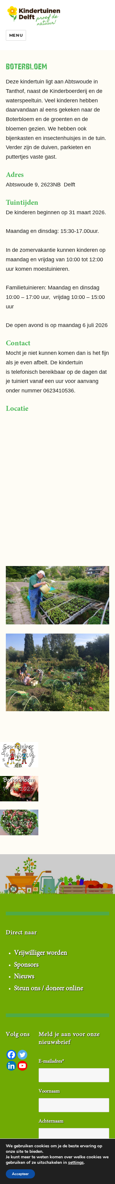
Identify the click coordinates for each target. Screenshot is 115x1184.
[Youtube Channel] (22, 1066)
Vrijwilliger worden (40, 953)
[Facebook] (11, 1055)
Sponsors (26, 965)
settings (76, 1162)
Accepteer (20, 1173)
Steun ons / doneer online (48, 988)
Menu (16, 35)
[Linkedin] (11, 1066)
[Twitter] (22, 1055)
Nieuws (24, 976)
